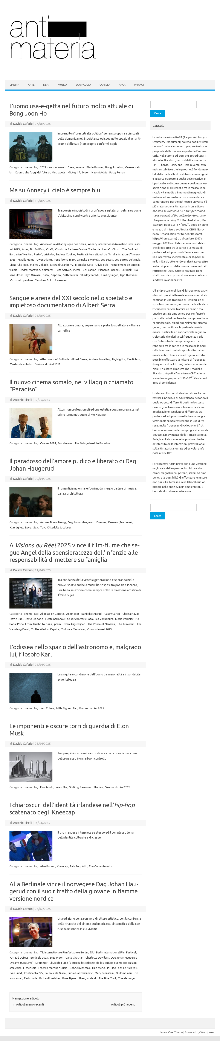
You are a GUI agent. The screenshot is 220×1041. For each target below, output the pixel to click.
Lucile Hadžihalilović (80, 973)
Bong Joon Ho (114, 167)
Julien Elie (61, 787)
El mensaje (29, 967)
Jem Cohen (47, 708)
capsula (104, 84)
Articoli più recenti (125, 1004)
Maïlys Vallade (39, 264)
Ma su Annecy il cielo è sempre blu (54, 190)
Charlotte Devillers (97, 957)
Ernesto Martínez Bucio (52, 967)
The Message (126, 978)
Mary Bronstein (104, 973)
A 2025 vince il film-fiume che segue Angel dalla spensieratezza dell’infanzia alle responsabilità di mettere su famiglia (74, 552)
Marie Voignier (124, 618)
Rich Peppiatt (78, 866)
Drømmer (41, 962)
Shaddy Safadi (89, 274)
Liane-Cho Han (19, 264)
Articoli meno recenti (28, 1004)
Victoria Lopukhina (21, 280)
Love (28, 527)
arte (31, 84)
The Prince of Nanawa (101, 624)
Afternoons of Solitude (54, 359)
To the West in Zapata (45, 629)
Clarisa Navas (130, 613)
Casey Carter (112, 613)
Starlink (98, 787)
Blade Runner (95, 167)
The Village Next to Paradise (92, 443)
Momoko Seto (84, 264)
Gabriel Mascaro (80, 967)
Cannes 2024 (48, 443)
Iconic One (166, 1032)
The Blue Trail (107, 978)
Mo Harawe (65, 443)
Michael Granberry (61, 264)
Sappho (56, 274)
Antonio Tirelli (22, 400)
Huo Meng (98, 967)
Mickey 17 (74, 172)
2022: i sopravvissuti (53, 167)
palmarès (47, 269)
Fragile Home (26, 259)
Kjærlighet (16, 527)
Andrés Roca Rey (99, 359)
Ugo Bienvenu (129, 274)
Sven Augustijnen (74, 624)
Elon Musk (46, 787)
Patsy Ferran (117, 172)
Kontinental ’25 (33, 973)
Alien (71, 167)
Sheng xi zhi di (87, 978)
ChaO (49, 249)
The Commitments (100, 866)
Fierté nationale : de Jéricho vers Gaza (69, 618)
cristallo (49, 254)
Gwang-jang (44, 259)
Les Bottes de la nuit (127, 259)
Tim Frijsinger (109, 274)
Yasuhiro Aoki (43, 280)
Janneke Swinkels (88, 259)
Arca (122, 84)
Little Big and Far (66, 708)
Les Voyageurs (104, 618)
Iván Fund (16, 973)
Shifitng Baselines (80, 787)
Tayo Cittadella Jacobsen (56, 527)
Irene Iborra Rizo (64, 259)
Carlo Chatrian (74, 957)
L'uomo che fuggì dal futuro (32, 172)
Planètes (103, 269)
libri (46, 84)
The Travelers (125, 624)
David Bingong (34, 618)
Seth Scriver (70, 274)
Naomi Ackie (99, 172)
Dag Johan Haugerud (81, 522)
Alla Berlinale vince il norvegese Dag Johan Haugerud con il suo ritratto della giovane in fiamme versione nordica (74, 891)
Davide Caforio (23, 123)
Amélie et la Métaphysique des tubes (63, 244)
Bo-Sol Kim (37, 249)
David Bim (16, 618)
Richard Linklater (49, 978)
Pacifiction (133, 359)
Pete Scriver (63, 269)
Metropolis (59, 172)
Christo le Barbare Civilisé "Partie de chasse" (82, 249)
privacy (139, 84)
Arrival (80, 167)
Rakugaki (126, 269)
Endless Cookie (65, 254)
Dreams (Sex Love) (120, 522)
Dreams (101, 522)
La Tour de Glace (55, 973)
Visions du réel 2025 (47, 364)
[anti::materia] (66, 72)
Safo (46, 274)
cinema (14, 84)
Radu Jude (30, 978)
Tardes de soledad (21, 364)
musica (62, 84)
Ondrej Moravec (30, 269)
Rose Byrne (69, 978)
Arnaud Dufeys (19, 957)
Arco (25, 249)
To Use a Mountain (73, 629)
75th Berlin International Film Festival (113, 952)
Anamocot (72, 613)
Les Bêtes (107, 259)
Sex (35, 527)
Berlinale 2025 (39, 957)
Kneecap (62, 866)
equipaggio (83, 84)
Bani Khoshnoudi (91, 613)
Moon (85, 172)
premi (115, 269)
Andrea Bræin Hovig (53, 522)
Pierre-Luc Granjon (84, 269)
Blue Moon (56, 957)
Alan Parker (47, 866)
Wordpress (207, 1032)
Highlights (118, 359)
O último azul (124, 973)
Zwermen (61, 280)
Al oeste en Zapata (52, 613)
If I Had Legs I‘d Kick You (122, 967)
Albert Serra (79, 359)
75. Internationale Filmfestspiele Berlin (64, 952)
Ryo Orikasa (33, 274)
